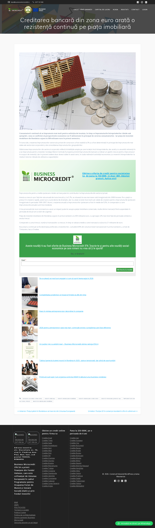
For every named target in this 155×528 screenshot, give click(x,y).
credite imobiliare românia (67, 398)
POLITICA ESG (19, 507)
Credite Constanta (49, 478)
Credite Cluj (74, 443)
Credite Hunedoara (49, 445)
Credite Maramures (49, 466)
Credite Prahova (76, 476)
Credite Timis (47, 440)
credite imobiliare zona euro (88, 398)
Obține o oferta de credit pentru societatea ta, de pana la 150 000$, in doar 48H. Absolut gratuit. (106, 176)
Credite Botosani (76, 456)
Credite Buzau (75, 453)
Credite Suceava (76, 440)
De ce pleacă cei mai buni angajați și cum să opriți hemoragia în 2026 (66, 278)
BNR (16, 502)
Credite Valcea (75, 483)
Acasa (115, 10)
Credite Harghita (76, 468)
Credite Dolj (46, 453)
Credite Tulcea (47, 468)
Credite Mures (75, 458)
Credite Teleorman (77, 481)
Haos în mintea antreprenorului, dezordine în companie (61, 311)
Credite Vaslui (75, 473)
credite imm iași (50, 398)
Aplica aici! (110, 178)
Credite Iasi (74, 438)
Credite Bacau (75, 448)
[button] (134, 523)
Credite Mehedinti (77, 486)
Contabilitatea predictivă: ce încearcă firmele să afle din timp (62, 295)
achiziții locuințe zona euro (32, 398)
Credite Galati (75, 478)
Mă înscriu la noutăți (124, 270)
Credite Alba (47, 450)
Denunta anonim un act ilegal (26, 522)
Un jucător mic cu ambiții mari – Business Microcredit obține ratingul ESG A (68, 344)
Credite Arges (47, 486)
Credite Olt (46, 456)
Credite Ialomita (48, 476)
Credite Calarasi (48, 481)
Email (23, 260)
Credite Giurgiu (48, 461)
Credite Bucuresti (77, 445)
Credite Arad (47, 438)
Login (144, 10)
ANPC (16, 505)
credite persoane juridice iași (111, 398)
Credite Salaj (47, 443)
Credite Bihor (75, 461)
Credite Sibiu (75, 471)
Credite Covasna (48, 471)
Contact (135, 10)
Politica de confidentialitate (24, 515)
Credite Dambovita (49, 473)
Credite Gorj (47, 448)
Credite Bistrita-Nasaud (79, 466)
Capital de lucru (102, 10)
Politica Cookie (20, 512)
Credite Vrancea (48, 458)
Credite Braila (75, 450)
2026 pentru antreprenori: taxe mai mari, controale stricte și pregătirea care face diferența (75, 328)
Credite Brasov (48, 463)
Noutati (125, 10)
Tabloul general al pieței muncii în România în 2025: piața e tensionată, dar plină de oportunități (77, 360)
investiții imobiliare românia (42, 401)
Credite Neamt (75, 463)
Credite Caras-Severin (50, 483)
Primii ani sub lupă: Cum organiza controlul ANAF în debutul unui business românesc (72, 377)
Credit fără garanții (83, 10)
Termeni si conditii (21, 510)
